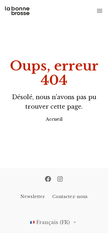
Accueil (54, 119)
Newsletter (32, 196)
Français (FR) (53, 222)
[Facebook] (48, 179)
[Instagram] (60, 179)
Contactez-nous (70, 196)
